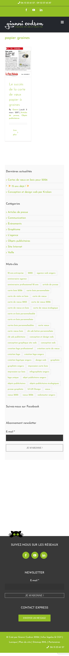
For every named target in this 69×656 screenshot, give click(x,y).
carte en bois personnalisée (20, 319)
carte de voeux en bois (18, 308)
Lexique (13, 642)
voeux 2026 (28, 395)
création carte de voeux (48, 349)
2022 (30, 273)
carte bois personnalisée (38, 290)
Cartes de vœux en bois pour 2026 (27, 180)
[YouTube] (34, 555)
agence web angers (46, 273)
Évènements (15, 224)
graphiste (55, 360)
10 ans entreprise (16, 273)
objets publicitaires (16, 383)
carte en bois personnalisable (21, 314)
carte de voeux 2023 (17, 302)
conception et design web (42, 337)
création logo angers (34, 354)
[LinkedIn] (43, 555)
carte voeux (43, 325)
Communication (17, 218)
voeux (47, 389)
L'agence (13, 235)
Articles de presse (18, 212)
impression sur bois (16, 372)
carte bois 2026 (15, 290)
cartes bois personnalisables (21, 325)
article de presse (50, 285)
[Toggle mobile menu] (62, 22)
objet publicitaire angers (34, 377)
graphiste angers (16, 366)
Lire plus (15, 132)
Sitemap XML (40, 642)
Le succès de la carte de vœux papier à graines (17, 95)
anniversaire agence (17, 279)
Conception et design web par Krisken (30, 192)
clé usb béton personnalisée (40, 331)
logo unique (13, 377)
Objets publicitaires (19, 241)
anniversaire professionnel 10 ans (23, 285)
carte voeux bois (15, 331)
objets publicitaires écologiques (44, 383)
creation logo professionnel (20, 349)
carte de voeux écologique (45, 308)
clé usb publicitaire (16, 337)
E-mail (10, 432)
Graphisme (14, 229)
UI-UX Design (34, 389)
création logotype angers (19, 360)
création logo (14, 354)
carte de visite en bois (18, 296)
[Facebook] (25, 555)
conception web (48, 343)
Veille (11, 252)
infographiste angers (39, 372)
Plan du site (25, 642)
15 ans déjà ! (18, 186)
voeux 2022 (13, 395)
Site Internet (15, 247)
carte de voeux (40, 296)
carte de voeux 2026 (41, 302)
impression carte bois (38, 366)
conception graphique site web (22, 343)
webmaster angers (46, 395)
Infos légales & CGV (51, 637)
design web (41, 360)
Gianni (15, 110)
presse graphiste (15, 389)
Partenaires (54, 642)
